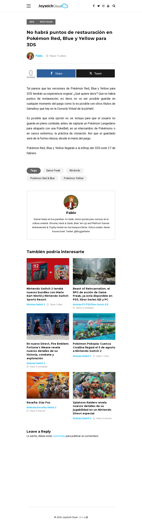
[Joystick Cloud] (53, 11)
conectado (59, 436)
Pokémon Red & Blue (42, 178)
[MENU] (29, 6)
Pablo (39, 55)
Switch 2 (40, 304)
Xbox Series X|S (99, 304)
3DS (31, 22)
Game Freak (53, 170)
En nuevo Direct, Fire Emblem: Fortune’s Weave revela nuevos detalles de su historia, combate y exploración (48, 351)
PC (83, 304)
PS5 (88, 304)
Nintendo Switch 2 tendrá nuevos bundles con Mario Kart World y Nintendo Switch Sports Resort (47, 294)
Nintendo (75, 170)
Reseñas (42, 407)
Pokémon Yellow (74, 178)
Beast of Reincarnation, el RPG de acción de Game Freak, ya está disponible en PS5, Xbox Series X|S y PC (92, 294)
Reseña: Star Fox (38, 402)
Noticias (46, 22)
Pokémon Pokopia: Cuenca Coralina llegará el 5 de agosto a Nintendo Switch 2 (94, 347)
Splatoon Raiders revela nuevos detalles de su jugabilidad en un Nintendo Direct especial (92, 408)
